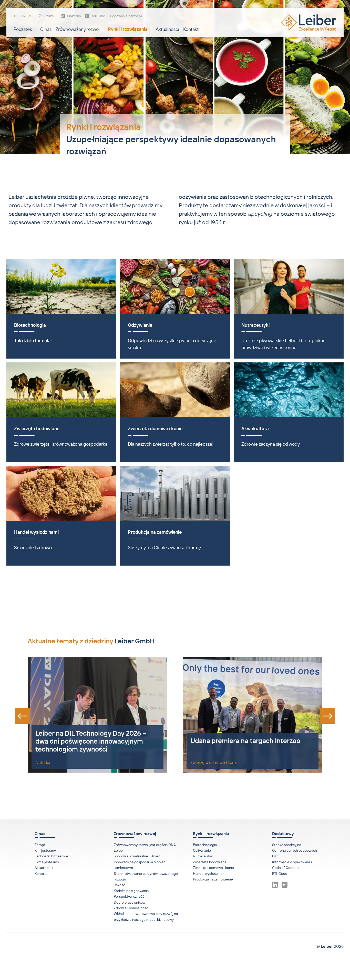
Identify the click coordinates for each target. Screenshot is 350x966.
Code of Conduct (286, 867)
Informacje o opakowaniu (292, 862)
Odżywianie (202, 850)
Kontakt (191, 29)
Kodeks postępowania (131, 890)
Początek (23, 29)
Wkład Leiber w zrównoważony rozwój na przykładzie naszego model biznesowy (146, 916)
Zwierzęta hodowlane (210, 862)
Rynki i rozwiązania (128, 29)
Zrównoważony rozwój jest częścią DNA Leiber (145, 847)
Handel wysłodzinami (209, 873)
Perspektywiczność (129, 896)
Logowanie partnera (126, 16)
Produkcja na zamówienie (213, 879)
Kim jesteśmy (45, 850)
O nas (46, 29)
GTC (275, 856)
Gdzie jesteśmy (47, 862)
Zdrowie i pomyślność (131, 908)
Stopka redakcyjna (286, 844)
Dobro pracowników (129, 902)
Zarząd (40, 844)
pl (29, 16)
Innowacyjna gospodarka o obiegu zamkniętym (141, 865)
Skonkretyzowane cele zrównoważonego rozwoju (146, 876)
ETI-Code (279, 873)
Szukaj (49, 16)
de (16, 16)
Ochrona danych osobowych (294, 850)
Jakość (119, 885)
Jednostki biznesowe (51, 856)
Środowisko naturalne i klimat (137, 856)
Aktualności (167, 29)
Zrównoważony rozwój (78, 29)
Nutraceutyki (203, 856)
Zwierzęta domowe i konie (213, 867)
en (23, 16)
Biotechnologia (205, 844)
